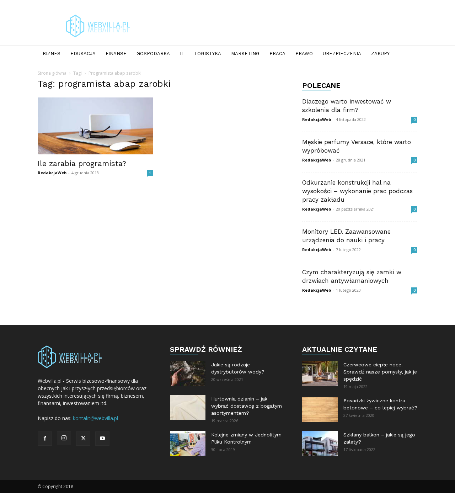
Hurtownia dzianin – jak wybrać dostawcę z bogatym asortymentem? (246, 406)
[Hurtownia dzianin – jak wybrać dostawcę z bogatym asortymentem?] (187, 407)
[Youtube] (102, 438)
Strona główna (52, 73)
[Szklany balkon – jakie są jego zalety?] (320, 443)
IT (182, 53)
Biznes (51, 53)
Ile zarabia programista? (82, 163)
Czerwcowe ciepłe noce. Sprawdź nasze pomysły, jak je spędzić (380, 372)
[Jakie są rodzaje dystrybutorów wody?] (187, 373)
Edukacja (83, 53)
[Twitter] (83, 438)
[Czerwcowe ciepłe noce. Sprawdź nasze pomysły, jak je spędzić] (320, 373)
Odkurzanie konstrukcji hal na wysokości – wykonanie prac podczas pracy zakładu (357, 191)
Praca (277, 53)
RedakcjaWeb (52, 172)
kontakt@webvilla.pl (95, 418)
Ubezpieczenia (342, 53)
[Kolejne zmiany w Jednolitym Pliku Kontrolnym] (187, 443)
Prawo (304, 53)
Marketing (245, 53)
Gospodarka (153, 53)
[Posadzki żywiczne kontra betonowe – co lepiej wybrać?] (320, 409)
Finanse (116, 53)
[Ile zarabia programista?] (95, 125)
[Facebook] (45, 438)
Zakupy (380, 53)
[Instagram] (64, 438)
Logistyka (207, 53)
